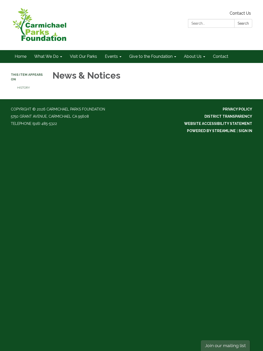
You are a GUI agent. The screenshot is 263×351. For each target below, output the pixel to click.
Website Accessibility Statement (218, 124)
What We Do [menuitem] (46, 56)
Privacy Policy (237, 109)
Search (243, 23)
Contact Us (240, 13)
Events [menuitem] (111, 56)
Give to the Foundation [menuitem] (151, 56)
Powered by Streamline (211, 131)
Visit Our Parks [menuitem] (83, 56)
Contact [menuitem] (220, 56)
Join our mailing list (225, 345)
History (23, 87)
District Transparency (228, 116)
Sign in (245, 131)
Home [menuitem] (20, 56)
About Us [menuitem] (193, 56)
